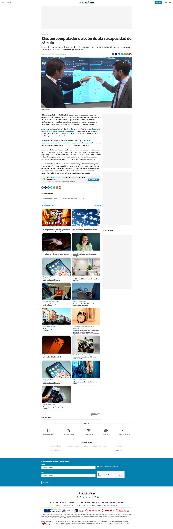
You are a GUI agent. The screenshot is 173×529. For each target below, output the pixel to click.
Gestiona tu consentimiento (110, 505)
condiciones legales (113, 466)
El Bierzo (63, 502)
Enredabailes (119, 446)
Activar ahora (93, 179)
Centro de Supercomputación (50, 198)
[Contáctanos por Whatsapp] (89, 496)
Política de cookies (80, 505)
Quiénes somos (91, 505)
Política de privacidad (68, 505)
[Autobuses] (105, 431)
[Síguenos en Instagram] (83, 496)
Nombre (43, 464)
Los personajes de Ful (56, 450)
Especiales (95, 502)
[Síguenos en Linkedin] (86, 496)
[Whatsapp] (124, 54)
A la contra (85, 446)
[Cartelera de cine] (88, 431)
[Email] (130, 54)
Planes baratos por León (72, 446)
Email (42, 472)
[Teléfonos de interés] (48, 431)
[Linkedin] (119, 54)
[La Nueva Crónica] (86, 494)
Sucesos (71, 502)
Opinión (113, 502)
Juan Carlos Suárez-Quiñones (70, 198)
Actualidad (44, 35)
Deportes (105, 502)
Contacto (99, 505)
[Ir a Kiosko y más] (92, 496)
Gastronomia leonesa (55, 446)
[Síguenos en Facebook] (75, 496)
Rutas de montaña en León (100, 446)
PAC (83, 198)
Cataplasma (119, 450)
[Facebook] (113, 54)
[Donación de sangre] (69, 431)
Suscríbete (46, 482)
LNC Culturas (85, 502)
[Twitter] (116, 54)
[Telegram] (122, 54)
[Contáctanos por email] (95, 496)
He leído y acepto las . (109, 466)
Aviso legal (58, 505)
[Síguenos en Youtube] (80, 496)
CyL (78, 502)
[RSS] (98, 496)
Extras (120, 502)
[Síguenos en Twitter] (77, 496)
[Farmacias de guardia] (124, 431)
